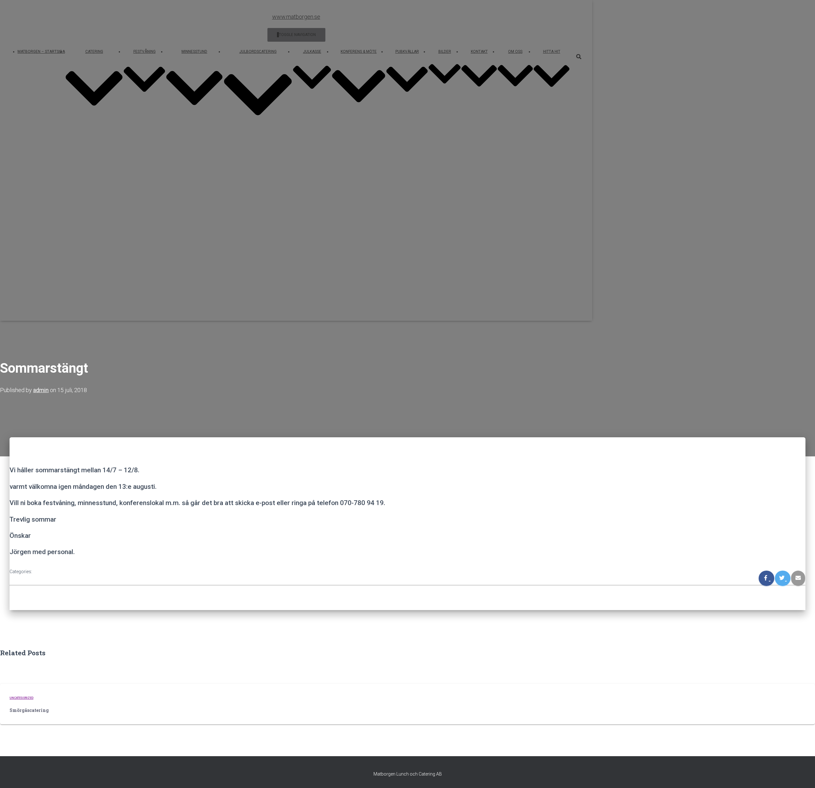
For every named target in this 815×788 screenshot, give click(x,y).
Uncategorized (21, 698)
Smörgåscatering (29, 710)
